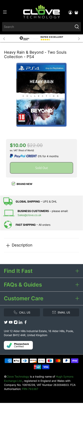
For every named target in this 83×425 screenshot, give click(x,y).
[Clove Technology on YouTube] (11, 323)
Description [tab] (22, 245)
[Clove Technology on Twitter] (6, 323)
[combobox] (37, 26)
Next (79, 38)
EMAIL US (64, 312)
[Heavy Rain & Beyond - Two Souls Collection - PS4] (41, 94)
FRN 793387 (30, 389)
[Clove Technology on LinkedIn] (20, 323)
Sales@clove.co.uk (29, 215)
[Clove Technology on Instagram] (16, 323)
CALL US (24, 312)
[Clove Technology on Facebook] (25, 323)
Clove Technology (18, 376)
